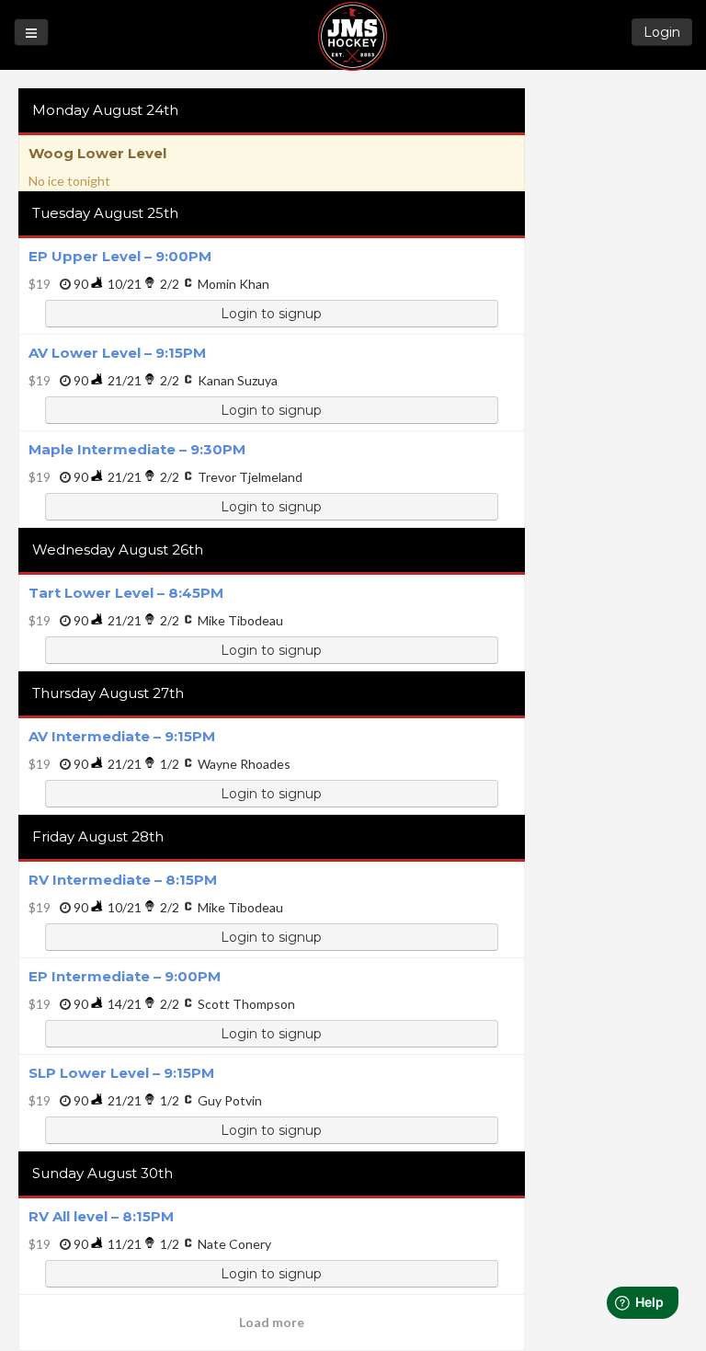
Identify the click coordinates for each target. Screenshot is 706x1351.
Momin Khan (233, 284)
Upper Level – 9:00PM (119, 256)
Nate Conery (234, 1244)
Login (661, 32)
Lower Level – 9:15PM (117, 352)
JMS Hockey (352, 36)
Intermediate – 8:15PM (122, 879)
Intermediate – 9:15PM (121, 736)
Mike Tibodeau (240, 620)
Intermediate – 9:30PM (136, 449)
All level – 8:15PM (101, 1216)
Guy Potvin (230, 1100)
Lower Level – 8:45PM (125, 592)
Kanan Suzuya (238, 380)
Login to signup (271, 313)
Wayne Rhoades (244, 764)
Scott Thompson (246, 1004)
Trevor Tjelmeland (250, 477)
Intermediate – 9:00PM (124, 976)
